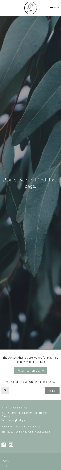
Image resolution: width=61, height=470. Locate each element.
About (5, 466)
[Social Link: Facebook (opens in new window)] (3, 445)
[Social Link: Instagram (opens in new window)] (11, 445)
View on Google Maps (13, 420)
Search (52, 390)
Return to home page (30, 370)
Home (5, 460)
